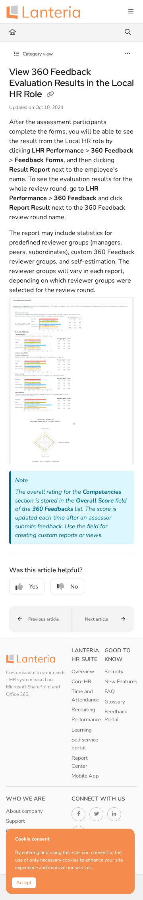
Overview (83, 671)
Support (15, 821)
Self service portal (85, 743)
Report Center (80, 762)
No (74, 586)
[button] (40, 619)
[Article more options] (128, 54)
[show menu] (130, 12)
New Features (120, 681)
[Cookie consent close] (127, 835)
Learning (82, 730)
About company (24, 811)
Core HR (81, 681)
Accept (23, 882)
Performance (86, 719)
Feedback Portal (115, 715)
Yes (33, 586)
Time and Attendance (85, 695)
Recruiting (83, 709)
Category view (37, 54)
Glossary (114, 701)
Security (114, 671)
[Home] (45, 11)
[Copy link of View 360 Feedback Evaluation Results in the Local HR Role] (50, 94)
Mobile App (85, 776)
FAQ (109, 691)
